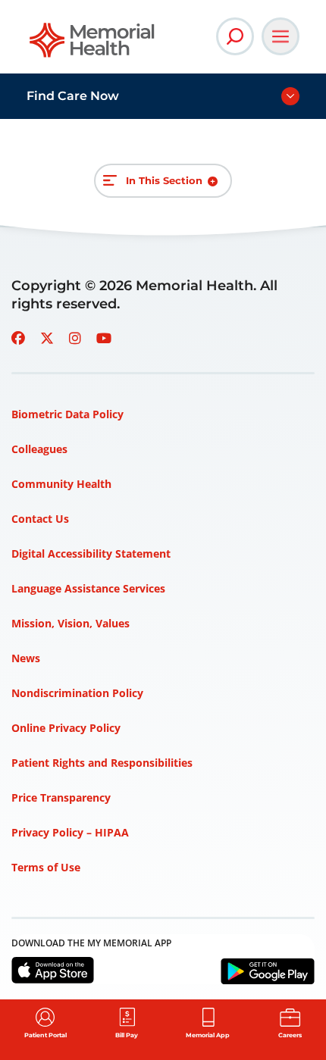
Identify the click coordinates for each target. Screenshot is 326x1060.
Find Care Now (73, 96)
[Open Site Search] (235, 36)
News (25, 658)
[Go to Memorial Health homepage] (93, 45)
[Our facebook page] (18, 338)
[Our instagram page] (75, 338)
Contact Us (40, 518)
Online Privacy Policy (66, 728)
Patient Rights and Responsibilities (102, 762)
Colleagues (39, 449)
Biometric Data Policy (67, 414)
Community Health (61, 484)
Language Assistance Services (88, 588)
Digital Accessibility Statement (91, 553)
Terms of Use (45, 867)
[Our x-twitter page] (47, 338)
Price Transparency (61, 797)
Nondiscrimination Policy (77, 693)
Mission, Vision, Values (70, 623)
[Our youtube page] (103, 338)
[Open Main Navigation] (280, 36)
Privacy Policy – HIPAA (70, 832)
